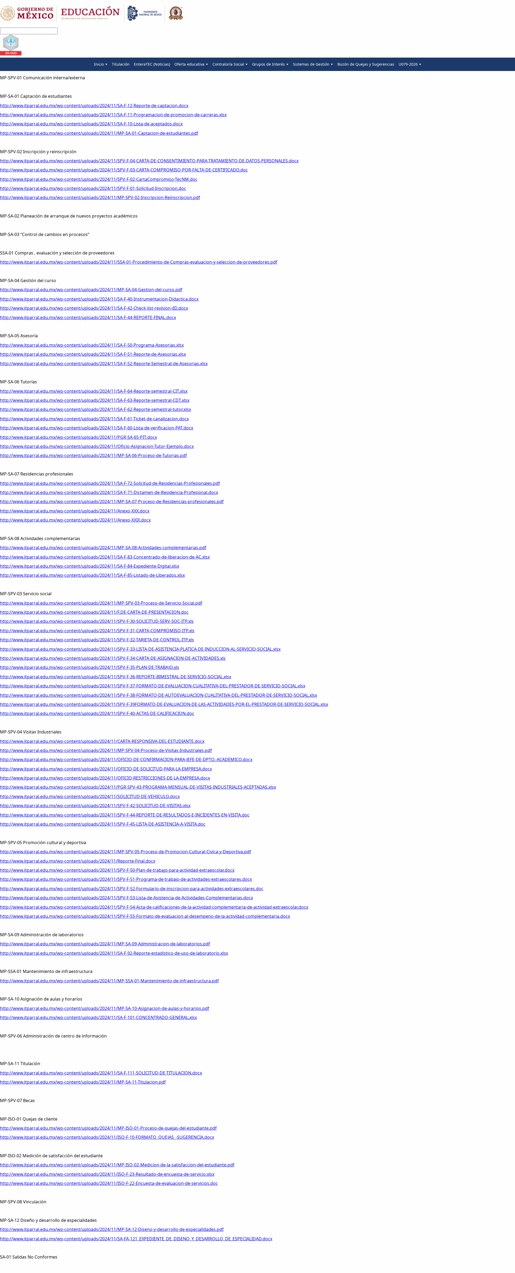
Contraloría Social (228, 64)
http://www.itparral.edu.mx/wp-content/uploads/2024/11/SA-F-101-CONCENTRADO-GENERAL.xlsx (98, 1017)
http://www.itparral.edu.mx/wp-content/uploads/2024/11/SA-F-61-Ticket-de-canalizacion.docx (94, 419)
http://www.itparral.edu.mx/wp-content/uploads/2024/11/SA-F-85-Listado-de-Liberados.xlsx (92, 575)
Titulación (121, 64)
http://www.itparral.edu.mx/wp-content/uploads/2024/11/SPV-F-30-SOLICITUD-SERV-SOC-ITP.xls (97, 621)
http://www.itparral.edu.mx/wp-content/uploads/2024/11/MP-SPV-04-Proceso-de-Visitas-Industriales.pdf (106, 750)
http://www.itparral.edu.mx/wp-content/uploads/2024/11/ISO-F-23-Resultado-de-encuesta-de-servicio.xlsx (107, 1174)
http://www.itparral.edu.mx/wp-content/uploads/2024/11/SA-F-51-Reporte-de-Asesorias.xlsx (93, 354)
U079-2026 (408, 64)
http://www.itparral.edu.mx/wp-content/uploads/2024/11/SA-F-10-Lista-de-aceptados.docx (91, 124)
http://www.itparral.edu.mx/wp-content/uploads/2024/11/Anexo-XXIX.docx (75, 520)
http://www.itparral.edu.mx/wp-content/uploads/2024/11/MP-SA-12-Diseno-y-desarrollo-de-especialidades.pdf (112, 1229)
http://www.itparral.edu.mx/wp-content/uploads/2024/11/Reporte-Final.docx (77, 861)
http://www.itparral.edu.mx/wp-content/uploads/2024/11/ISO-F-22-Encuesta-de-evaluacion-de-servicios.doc (109, 1183)
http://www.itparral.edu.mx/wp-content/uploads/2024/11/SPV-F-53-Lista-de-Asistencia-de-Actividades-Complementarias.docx (126, 898)
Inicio (99, 64)
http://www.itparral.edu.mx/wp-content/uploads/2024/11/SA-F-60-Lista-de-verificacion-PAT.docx (96, 428)
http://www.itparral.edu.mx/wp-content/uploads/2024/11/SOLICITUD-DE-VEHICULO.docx (90, 796)
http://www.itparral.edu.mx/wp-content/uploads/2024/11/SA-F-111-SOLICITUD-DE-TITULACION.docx (101, 1073)
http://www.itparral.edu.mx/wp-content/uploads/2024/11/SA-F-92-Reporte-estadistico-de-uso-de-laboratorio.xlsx (114, 953)
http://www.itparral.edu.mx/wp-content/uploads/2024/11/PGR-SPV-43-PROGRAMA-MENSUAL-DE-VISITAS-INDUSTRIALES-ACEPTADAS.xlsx (138, 787)
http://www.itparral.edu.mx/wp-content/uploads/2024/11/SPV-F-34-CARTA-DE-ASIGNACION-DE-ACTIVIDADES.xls (113, 658)
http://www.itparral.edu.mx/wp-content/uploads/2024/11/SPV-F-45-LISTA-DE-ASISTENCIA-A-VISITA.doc (102, 824)
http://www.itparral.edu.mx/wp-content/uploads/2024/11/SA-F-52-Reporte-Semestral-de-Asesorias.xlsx (104, 363)
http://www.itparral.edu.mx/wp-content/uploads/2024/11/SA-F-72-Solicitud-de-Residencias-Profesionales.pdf (110, 483)
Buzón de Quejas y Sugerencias (365, 64)
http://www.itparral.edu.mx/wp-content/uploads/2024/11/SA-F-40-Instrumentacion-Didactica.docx (99, 299)
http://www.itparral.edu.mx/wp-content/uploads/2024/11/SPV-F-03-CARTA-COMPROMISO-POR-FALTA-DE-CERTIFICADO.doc (124, 170)
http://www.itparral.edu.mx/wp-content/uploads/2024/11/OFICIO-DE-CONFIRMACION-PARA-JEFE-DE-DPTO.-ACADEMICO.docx (126, 759)
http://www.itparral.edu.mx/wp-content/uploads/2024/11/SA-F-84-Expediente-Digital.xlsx (89, 566)
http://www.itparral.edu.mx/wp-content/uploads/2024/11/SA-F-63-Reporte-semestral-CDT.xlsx (94, 400)
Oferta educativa (189, 64)
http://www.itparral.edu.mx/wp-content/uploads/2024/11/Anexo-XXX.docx (74, 511)
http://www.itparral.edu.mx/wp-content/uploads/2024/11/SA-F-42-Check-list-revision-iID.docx (94, 308)
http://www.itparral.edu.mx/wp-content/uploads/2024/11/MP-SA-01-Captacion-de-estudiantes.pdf (99, 133)
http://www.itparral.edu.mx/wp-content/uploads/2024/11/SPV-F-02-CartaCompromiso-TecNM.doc (98, 179)
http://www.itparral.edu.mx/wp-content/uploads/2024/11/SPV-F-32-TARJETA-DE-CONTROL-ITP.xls (97, 640)
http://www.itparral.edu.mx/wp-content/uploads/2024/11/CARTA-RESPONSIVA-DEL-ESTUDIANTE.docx (102, 741)
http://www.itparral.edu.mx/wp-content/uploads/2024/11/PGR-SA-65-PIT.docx (78, 437)
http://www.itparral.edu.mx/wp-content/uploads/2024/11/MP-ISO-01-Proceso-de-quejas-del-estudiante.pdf (108, 1128)
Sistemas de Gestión (311, 64)
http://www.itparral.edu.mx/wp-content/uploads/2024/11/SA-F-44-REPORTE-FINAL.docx (88, 317)
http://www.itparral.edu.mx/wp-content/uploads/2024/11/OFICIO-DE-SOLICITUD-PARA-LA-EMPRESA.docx (106, 769)
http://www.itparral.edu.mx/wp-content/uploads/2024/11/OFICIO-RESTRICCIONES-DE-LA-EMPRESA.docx (105, 778)
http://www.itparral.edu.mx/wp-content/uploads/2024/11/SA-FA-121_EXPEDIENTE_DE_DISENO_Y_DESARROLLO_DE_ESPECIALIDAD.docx (136, 1239)
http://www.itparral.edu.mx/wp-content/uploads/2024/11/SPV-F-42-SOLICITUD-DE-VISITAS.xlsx (95, 805)
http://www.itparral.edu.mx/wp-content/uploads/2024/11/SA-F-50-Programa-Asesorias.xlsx (92, 345)
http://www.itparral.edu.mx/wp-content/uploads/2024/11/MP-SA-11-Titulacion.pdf (83, 1082)
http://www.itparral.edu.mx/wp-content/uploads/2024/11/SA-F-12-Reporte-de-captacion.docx (94, 105)
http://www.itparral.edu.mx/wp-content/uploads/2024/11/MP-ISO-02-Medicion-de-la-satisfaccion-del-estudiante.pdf (117, 1165)
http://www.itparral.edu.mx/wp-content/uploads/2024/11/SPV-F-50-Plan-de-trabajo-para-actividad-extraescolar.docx (117, 870)
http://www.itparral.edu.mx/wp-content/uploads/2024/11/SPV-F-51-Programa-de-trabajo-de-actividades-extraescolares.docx (126, 879)
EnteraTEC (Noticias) (152, 64)
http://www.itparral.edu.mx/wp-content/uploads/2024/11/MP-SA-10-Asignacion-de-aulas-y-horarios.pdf (104, 1008)
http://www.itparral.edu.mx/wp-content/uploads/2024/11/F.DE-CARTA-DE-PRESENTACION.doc (94, 612)
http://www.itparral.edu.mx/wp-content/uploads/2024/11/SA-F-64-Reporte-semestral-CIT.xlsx (93, 391)
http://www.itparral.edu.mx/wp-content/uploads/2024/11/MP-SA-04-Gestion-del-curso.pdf (91, 290)
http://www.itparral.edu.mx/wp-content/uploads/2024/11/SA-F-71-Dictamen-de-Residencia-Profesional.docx (109, 492)
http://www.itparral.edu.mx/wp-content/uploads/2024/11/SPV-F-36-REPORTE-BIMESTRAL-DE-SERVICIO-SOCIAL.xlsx (115, 677)
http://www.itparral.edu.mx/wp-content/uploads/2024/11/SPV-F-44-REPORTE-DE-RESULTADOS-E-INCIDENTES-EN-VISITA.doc (124, 815)
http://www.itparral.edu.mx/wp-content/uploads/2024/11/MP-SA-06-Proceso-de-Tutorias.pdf (93, 455)
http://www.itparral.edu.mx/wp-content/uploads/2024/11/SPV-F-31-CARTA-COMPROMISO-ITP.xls (97, 631)
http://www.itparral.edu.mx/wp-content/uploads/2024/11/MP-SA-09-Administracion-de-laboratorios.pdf (105, 944)
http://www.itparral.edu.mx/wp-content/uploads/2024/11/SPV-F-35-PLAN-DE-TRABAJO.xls (89, 667)
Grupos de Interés (268, 64)
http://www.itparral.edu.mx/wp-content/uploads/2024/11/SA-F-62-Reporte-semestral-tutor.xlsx (95, 409)
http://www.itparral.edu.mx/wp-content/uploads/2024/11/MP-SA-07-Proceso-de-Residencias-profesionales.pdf (112, 501)
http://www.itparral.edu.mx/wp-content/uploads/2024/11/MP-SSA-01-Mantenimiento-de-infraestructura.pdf (109, 981)
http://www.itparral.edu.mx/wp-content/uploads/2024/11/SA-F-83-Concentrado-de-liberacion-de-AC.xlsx (105, 557)
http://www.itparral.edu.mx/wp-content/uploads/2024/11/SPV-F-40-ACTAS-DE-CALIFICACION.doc (97, 713)
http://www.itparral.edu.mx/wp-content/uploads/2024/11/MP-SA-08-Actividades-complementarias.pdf (103, 548)
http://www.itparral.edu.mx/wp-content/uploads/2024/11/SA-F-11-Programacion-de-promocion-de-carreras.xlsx (113, 115)
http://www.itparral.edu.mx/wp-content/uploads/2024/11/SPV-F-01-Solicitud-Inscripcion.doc (93, 188)
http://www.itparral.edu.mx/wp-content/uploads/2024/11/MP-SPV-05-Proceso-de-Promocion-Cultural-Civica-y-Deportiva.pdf (125, 852)
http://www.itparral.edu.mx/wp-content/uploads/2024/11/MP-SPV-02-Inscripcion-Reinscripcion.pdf (100, 197)
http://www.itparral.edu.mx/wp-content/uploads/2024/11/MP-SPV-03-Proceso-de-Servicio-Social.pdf (101, 603)
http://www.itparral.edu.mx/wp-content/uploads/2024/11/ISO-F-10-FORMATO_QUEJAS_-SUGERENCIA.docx (107, 1137)
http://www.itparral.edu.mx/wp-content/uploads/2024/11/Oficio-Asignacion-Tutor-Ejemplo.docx (97, 446)
